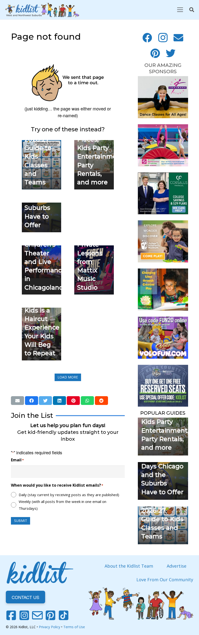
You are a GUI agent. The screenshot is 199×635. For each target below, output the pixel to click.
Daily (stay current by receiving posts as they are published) (69, 494)
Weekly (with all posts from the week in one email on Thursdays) (62, 505)
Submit (20, 520)
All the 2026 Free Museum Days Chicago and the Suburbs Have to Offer (162, 466)
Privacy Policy (49, 627)
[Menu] (180, 10)
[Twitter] (170, 53)
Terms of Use (74, 627)
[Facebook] (147, 37)
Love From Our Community (164, 579)
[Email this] (17, 400)
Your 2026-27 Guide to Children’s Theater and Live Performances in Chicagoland (47, 253)
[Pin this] (73, 400)
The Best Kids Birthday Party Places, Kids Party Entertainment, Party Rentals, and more (165, 421)
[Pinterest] (155, 53)
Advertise (176, 566)
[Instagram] (163, 37)
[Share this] (31, 400)
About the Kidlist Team (129, 566)
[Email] (178, 37)
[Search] (191, 10)
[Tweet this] (45, 400)
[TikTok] (63, 615)
